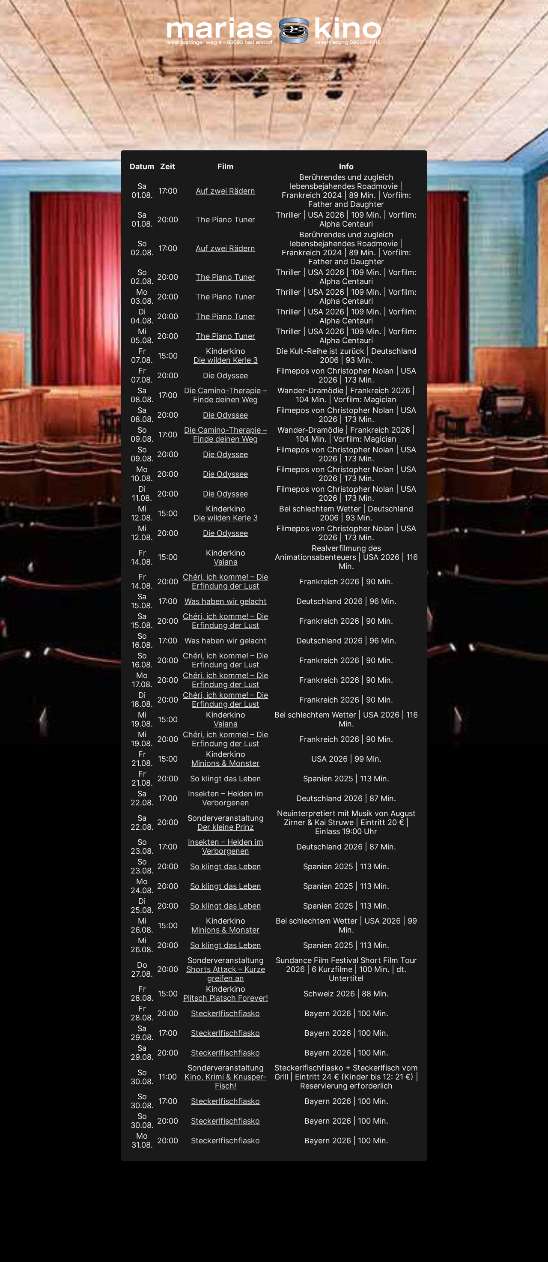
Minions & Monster (225, 763)
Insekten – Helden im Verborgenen (225, 798)
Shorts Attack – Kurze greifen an (225, 974)
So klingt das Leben (225, 778)
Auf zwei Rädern (225, 190)
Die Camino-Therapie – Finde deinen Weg (225, 395)
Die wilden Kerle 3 (226, 360)
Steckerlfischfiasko (225, 1013)
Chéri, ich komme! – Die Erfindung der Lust (225, 581)
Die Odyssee (225, 375)
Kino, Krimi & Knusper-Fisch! (225, 1081)
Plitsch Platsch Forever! (225, 997)
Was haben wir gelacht (226, 601)
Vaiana (226, 561)
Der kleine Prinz (225, 826)
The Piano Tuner (225, 219)
